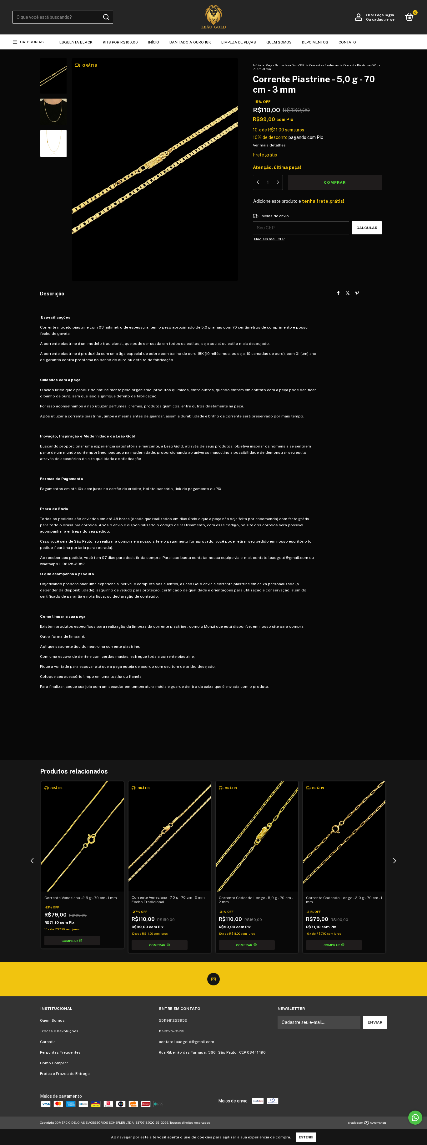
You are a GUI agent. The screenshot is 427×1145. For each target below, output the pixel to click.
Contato (347, 42)
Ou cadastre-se (380, 19)
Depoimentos (315, 42)
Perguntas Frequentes (60, 1052)
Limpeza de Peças (238, 42)
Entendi (306, 1137)
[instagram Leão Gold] (213, 979)
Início (153, 42)
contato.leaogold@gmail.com (186, 1042)
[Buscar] (106, 17)
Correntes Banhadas (324, 65)
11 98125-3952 (171, 1031)
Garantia (48, 1042)
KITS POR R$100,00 (120, 42)
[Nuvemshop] (367, 1123)
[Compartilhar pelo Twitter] (347, 293)
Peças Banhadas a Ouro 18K (285, 65)
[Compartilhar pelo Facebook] (338, 293)
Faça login (384, 15)
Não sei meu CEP (269, 239)
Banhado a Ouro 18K (190, 42)
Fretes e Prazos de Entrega (65, 1073)
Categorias (32, 42)
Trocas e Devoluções (59, 1031)
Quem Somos (279, 42)
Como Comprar (54, 1063)
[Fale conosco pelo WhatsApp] (415, 1118)
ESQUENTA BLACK (76, 42)
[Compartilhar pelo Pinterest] (357, 293)
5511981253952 (173, 1020)
